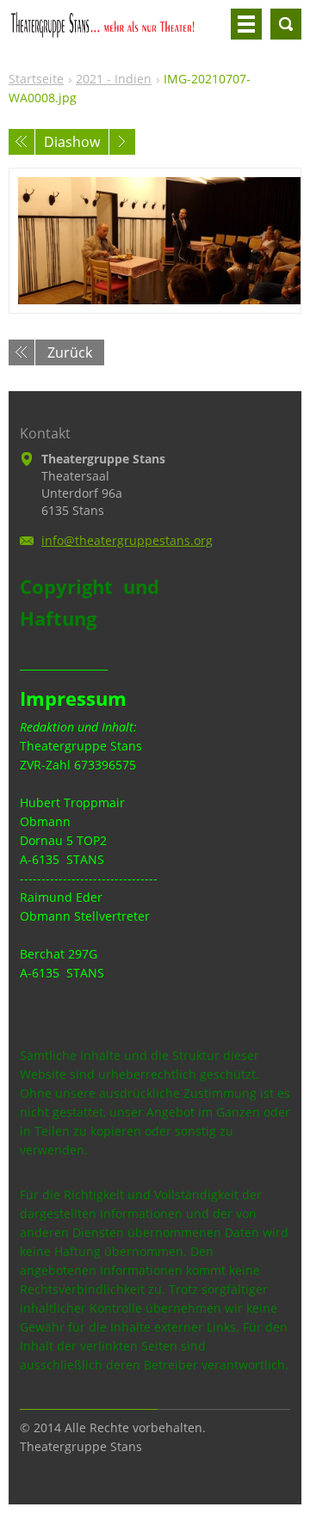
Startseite (36, 78)
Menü (246, 24)
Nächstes (122, 142)
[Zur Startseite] (116, 31)
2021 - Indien (114, 78)
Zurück (69, 352)
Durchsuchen (285, 24)
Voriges (21, 142)
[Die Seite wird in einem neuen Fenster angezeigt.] (155, 241)
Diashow (72, 141)
